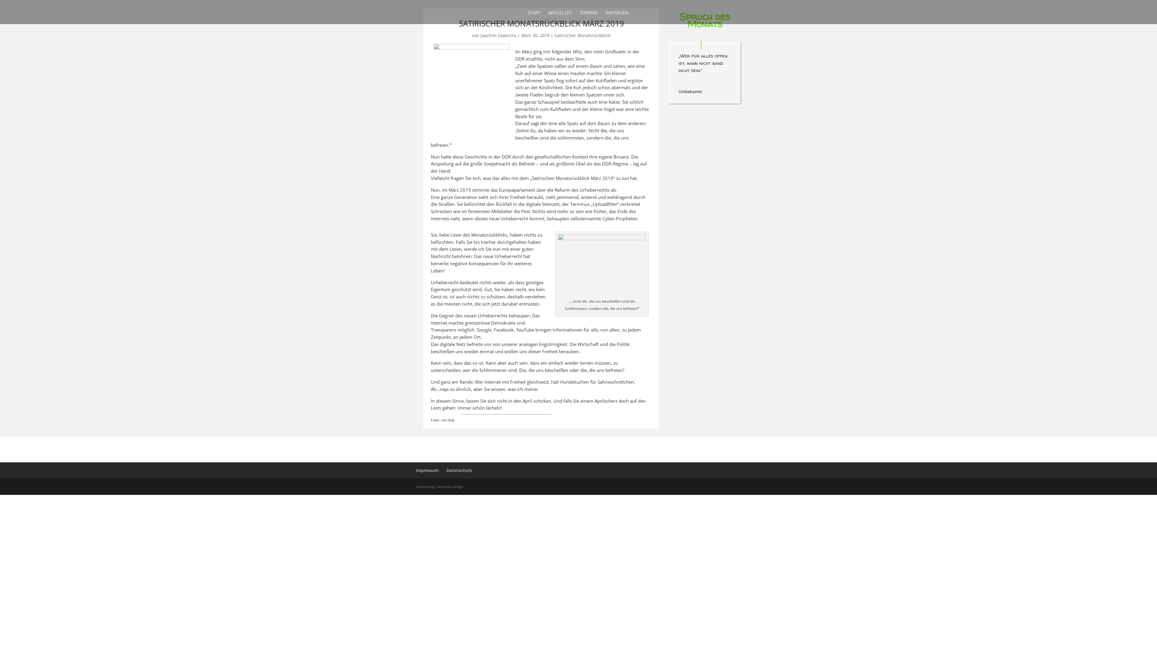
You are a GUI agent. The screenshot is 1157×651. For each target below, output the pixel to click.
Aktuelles (560, 13)
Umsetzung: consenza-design (439, 486)
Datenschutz (459, 470)
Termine (588, 13)
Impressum (427, 470)
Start (534, 13)
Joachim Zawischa (498, 35)
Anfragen (617, 13)
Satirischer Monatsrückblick (582, 35)
